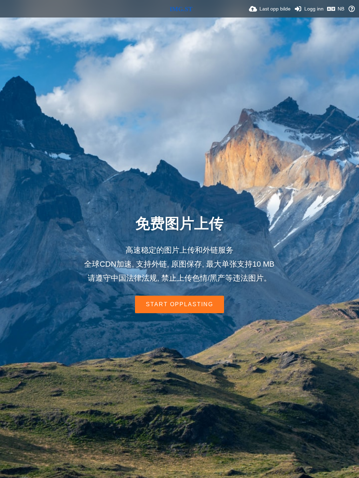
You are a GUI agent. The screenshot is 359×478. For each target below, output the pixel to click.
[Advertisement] (179, 191)
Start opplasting (179, 304)
